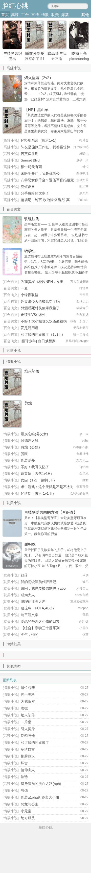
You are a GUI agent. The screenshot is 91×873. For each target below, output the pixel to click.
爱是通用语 (29, 328)
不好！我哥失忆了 (35, 467)
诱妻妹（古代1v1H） (37, 474)
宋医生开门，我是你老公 (40, 173)
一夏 (24, 288)
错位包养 (28, 688)
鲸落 (24, 575)
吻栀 (24, 708)
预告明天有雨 (31, 167)
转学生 (30, 251)
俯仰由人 (28, 770)
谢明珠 (30, 544)
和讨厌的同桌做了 (35, 742)
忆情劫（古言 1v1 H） (38, 493)
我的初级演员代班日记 (38, 582)
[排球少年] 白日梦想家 (38, 341)
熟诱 (24, 777)
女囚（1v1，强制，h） (39, 480)
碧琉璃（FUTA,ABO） (38, 608)
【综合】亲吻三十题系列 (40, 628)
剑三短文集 (29, 615)
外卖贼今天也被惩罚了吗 (40, 301)
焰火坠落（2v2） (38, 77)
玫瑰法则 (31, 219)
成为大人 (28, 595)
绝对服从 (28, 818)
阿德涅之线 (29, 441)
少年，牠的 (29, 635)
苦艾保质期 (29, 154)
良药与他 (28, 736)
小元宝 (26, 811)
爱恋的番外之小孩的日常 (40, 621)
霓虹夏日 (28, 187)
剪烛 (28, 403)
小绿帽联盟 (29, 295)
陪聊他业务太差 (33, 602)
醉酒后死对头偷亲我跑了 (40, 308)
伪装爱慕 (28, 460)
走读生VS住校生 (34, 315)
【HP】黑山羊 (36, 109)
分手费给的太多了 (35, 193)
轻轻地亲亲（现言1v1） (39, 140)
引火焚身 (28, 729)
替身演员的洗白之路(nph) (41, 784)
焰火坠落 (31, 371)
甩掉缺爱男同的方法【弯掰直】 (50, 512)
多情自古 (28, 749)
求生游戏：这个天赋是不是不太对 (47, 487)
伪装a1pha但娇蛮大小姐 (40, 797)
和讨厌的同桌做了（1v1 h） (43, 334)
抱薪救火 (28, 756)
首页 (5, 14)
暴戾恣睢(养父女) (34, 434)
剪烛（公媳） (31, 447)
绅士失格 (28, 694)
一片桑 (26, 722)
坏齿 (24, 763)
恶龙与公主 (29, 804)
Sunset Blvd (30, 160)
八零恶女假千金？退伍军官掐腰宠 (47, 180)
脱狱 (24, 454)
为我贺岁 (28, 701)
